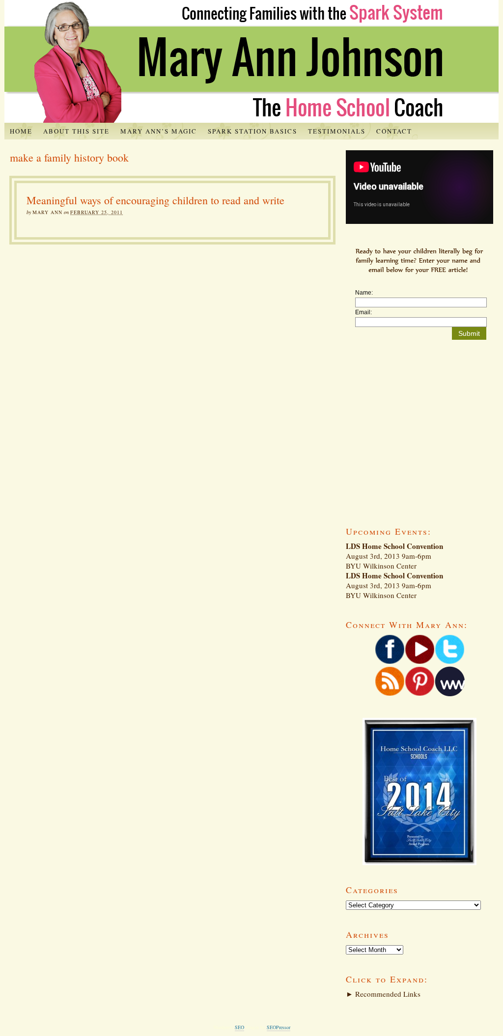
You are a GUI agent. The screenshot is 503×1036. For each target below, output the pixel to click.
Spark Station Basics (252, 131)
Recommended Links (383, 994)
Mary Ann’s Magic (158, 131)
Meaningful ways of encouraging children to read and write (155, 200)
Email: (363, 312)
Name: (364, 292)
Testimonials (336, 131)
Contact (394, 131)
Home (21, 131)
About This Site (76, 131)
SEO (239, 1027)
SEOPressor (278, 1027)
